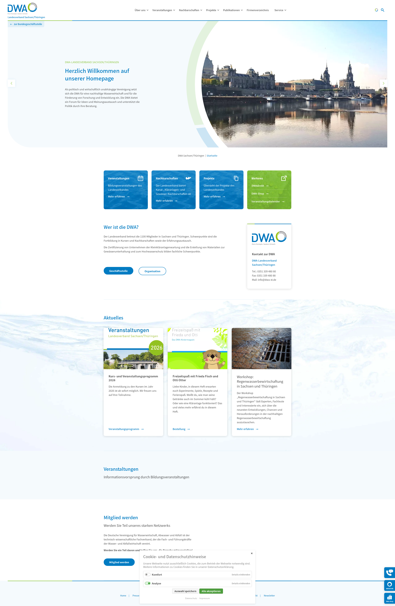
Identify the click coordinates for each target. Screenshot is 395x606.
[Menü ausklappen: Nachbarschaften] (201, 10)
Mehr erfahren (116, 196)
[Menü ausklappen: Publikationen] (242, 10)
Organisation (152, 271)
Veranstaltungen (162, 10)
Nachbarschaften (189, 10)
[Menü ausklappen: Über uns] (147, 10)
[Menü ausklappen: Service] (285, 10)
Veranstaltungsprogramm (124, 429)
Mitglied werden (119, 562)
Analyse (156, 583)
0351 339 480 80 (266, 271)
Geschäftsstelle (118, 271)
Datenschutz (191, 598)
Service (278, 10)
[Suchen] (382, 10)
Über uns (140, 10)
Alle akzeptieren (211, 591)
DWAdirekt (258, 185)
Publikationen (231, 10)
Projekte (211, 10)
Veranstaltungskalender (266, 201)
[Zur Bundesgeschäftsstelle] (376, 10)
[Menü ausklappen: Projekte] (218, 10)
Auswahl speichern (185, 591)
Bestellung (179, 429)
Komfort (157, 574)
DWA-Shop (258, 193)
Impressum (204, 598)
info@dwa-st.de (267, 279)
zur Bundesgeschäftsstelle (28, 24)
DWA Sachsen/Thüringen (191, 155)
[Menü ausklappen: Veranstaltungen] (174, 10)
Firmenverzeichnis (258, 10)
